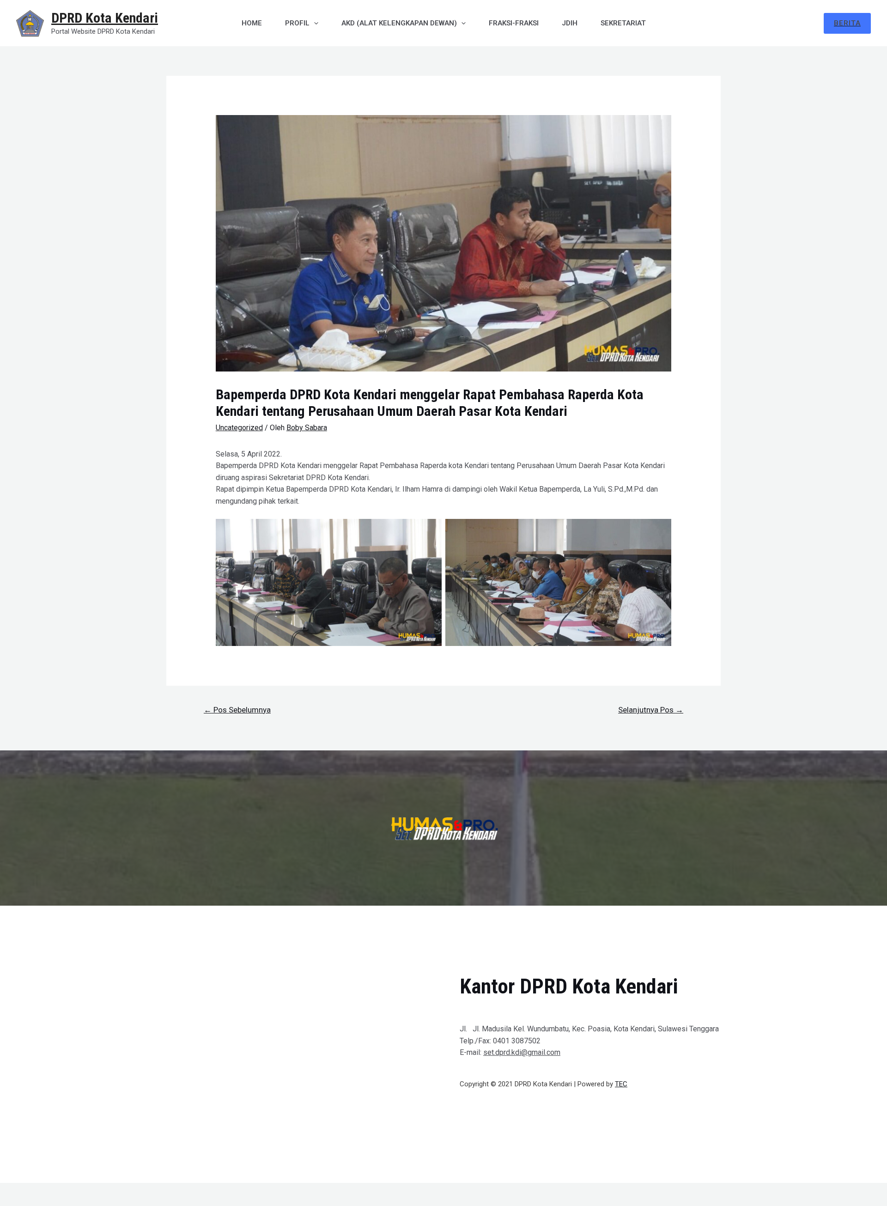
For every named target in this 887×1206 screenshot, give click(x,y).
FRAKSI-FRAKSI (514, 23)
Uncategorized (239, 427)
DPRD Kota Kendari (104, 18)
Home (252, 23)
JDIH (569, 23)
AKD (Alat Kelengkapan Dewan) (399, 23)
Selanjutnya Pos (650, 709)
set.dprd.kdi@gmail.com (521, 1052)
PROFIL (297, 23)
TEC (621, 1084)
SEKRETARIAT (623, 23)
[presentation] (314, 23)
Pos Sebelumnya (237, 709)
